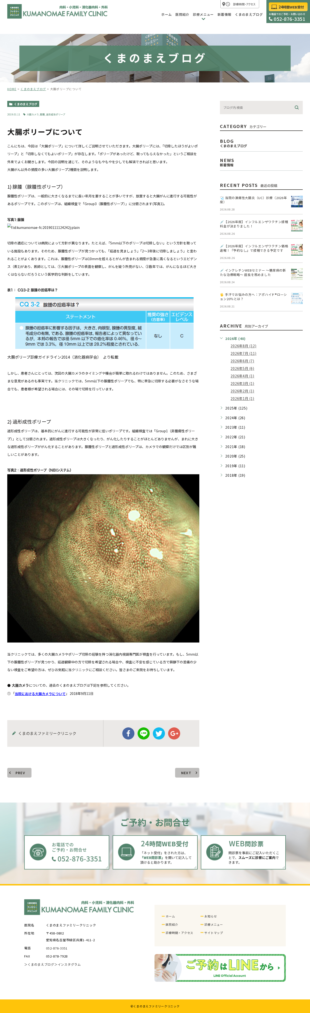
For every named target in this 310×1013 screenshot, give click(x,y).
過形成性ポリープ (55, 114)
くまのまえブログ (33, 89)
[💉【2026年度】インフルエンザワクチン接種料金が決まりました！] (297, 225)
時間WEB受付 (291, 7)
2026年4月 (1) (242, 376)
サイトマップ (213, 933)
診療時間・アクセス (179, 933)
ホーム (170, 916)
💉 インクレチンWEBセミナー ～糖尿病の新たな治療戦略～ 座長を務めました (253, 272)
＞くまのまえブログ (39, 964)
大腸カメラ (33, 114)
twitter (159, 733)
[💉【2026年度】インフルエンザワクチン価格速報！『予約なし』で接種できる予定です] (297, 250)
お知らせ (210, 916)
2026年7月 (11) (243, 353)
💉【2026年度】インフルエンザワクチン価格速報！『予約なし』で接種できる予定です (254, 248)
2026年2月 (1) (242, 391)
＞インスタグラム (67, 964)
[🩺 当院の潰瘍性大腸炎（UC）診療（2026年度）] (297, 201)
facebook (128, 733)
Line (144, 733)
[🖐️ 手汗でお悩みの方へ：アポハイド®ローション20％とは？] (297, 298)
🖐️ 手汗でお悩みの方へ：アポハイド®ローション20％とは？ (253, 296)
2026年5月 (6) (242, 368)
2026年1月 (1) (242, 398)
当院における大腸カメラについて (40, 694)
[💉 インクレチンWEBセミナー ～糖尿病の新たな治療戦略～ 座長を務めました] (297, 274)
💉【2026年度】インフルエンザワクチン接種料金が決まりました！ (254, 223)
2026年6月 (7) (242, 361)
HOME (11, 89)
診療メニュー (213, 924)
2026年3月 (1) (242, 383)
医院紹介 (172, 924)
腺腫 (42, 114)
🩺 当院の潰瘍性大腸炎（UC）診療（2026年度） (253, 199)
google (174, 733)
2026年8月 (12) (243, 346)
